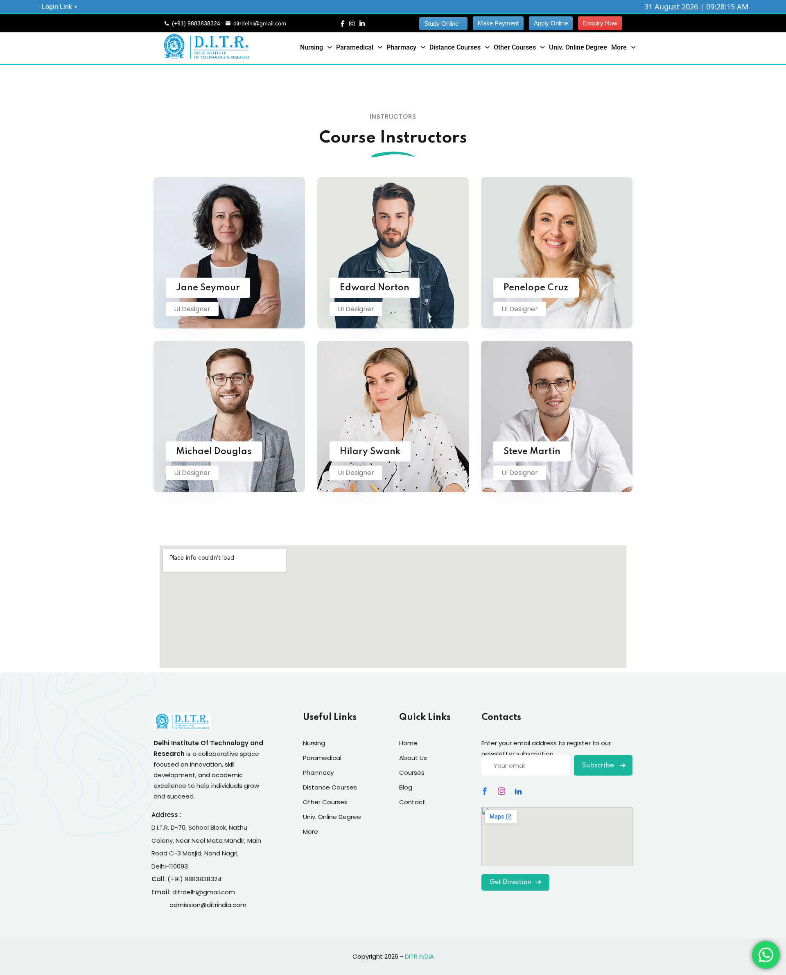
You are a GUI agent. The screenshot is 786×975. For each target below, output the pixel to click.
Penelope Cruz (536, 287)
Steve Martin (532, 451)
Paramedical (354, 47)
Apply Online (551, 23)
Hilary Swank (370, 451)
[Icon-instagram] (501, 791)
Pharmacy (401, 47)
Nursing (311, 47)
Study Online (441, 23)
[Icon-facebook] (484, 791)
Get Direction (510, 882)
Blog (405, 787)
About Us (413, 757)
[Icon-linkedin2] (518, 791)
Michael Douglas (214, 451)
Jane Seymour (208, 287)
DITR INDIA (419, 956)
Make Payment (498, 23)
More (619, 47)
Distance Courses (455, 47)
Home (408, 743)
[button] (316, 47)
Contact (412, 802)
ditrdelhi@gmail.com (259, 23)
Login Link (57, 6)
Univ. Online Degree (578, 47)
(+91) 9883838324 (196, 23)
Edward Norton (374, 287)
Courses (412, 772)
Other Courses (515, 47)
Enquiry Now (600, 23)
